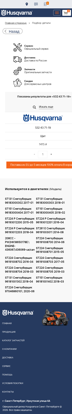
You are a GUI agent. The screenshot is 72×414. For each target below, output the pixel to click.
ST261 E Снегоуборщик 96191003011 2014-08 (50, 230)
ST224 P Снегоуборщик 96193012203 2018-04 (19, 230)
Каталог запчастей (13, 340)
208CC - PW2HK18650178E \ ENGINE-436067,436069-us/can (20, 244)
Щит (43, 136)
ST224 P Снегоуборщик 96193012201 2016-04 (50, 221)
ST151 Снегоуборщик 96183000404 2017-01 (19, 211)
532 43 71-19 (43, 128)
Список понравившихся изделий (45, 4)
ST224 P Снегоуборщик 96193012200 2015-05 (19, 221)
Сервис (6, 366)
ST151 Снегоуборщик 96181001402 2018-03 (50, 280)
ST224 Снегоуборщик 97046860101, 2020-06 (19, 289)
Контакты (36, 4)
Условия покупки (12, 383)
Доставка (26, 4)
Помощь (7, 374)
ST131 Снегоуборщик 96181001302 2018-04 (19, 280)
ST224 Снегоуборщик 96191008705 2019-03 (50, 270)
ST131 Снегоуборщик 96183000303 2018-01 (50, 201)
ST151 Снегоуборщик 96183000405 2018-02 (50, 211)
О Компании (9, 349)
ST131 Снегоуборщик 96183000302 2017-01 (19, 201)
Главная (7, 323)
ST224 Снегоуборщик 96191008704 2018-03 (19, 270)
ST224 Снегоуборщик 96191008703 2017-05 (50, 260)
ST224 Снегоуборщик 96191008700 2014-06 (50, 240)
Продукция (8, 332)
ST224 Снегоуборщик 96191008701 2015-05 (50, 250)
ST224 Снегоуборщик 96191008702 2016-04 (19, 260)
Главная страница (16, 23)
